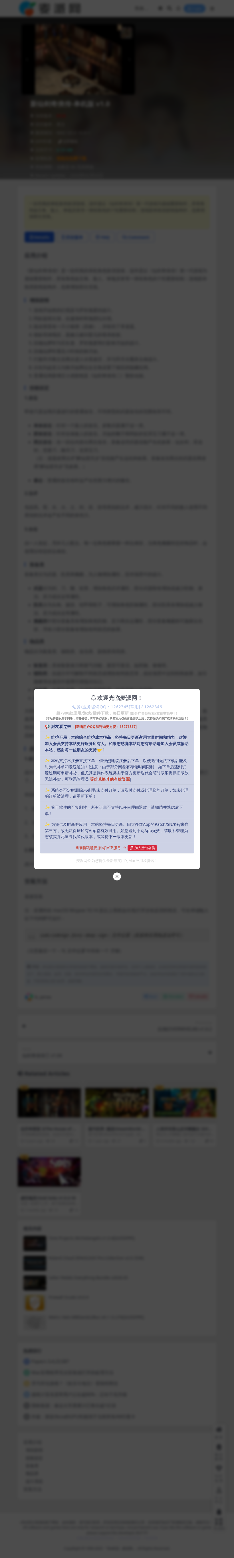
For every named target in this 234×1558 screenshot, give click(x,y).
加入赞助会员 (144, 847)
